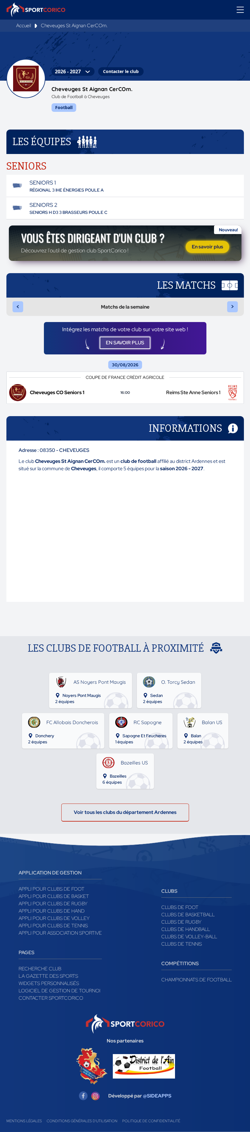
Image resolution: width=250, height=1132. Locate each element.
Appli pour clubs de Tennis (53, 925)
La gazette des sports (48, 976)
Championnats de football (196, 979)
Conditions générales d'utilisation (82, 1121)
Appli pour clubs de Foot (51, 889)
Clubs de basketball (188, 914)
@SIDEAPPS (157, 1096)
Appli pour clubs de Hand (51, 911)
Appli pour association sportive (60, 933)
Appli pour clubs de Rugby (53, 903)
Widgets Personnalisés (49, 983)
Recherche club (40, 968)
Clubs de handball (185, 929)
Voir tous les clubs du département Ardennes (125, 812)
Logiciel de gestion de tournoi (59, 990)
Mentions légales (24, 1121)
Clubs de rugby (181, 922)
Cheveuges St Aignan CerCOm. (74, 25)
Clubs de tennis (181, 944)
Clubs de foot (179, 907)
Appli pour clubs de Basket (54, 896)
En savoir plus (207, 247)
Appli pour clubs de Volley (54, 918)
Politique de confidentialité (151, 1121)
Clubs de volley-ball (189, 936)
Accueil (23, 25)
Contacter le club (121, 71)
